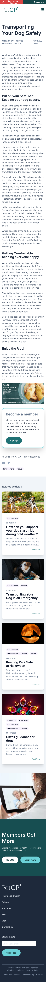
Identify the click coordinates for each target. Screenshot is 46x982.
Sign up (34, 2)
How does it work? (11, 896)
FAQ (4, 914)
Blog (4, 920)
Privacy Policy (28, 974)
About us (6, 908)
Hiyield (36, 970)
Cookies (39, 974)
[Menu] (42, 9)
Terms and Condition (11, 974)
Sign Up (10, 860)
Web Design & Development (19, 970)
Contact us (7, 927)
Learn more (30, 860)
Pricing (5, 902)
